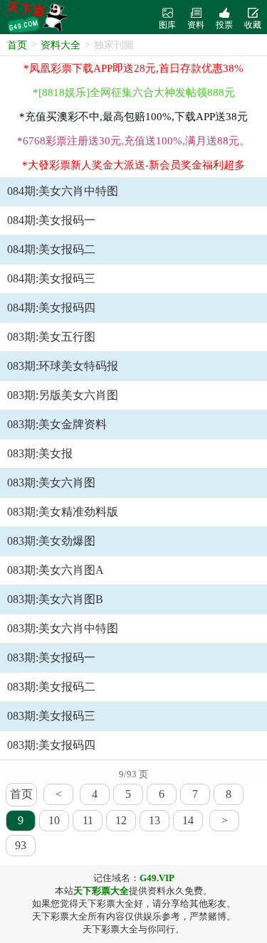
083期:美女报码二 (51, 687)
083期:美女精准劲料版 (62, 512)
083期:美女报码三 (51, 716)
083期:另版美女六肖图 (62, 395)
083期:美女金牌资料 (57, 424)
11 (88, 820)
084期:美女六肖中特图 (62, 191)
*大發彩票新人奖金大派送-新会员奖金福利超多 (133, 165)
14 (188, 820)
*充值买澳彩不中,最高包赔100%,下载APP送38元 (133, 116)
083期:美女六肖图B (55, 599)
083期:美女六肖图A (55, 570)
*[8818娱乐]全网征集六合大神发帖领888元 (134, 92)
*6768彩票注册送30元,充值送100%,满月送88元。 (133, 140)
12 (121, 820)
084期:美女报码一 (51, 220)
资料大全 (60, 45)
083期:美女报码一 (51, 657)
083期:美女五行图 (51, 337)
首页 (17, 45)
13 (154, 820)
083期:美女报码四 (51, 745)
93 (20, 845)
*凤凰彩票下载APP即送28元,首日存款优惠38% (133, 68)
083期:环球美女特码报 (62, 366)
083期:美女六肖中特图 (62, 628)
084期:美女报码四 (51, 308)
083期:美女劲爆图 (51, 541)
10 (54, 820)
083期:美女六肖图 (51, 482)
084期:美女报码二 (51, 249)
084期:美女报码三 (51, 278)
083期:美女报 (40, 453)
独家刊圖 (114, 45)
